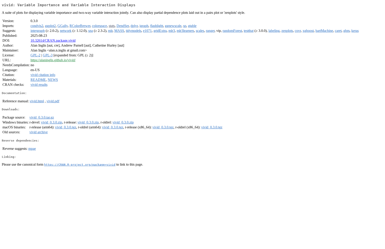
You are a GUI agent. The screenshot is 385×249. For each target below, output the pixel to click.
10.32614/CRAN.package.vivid (53, 40)
